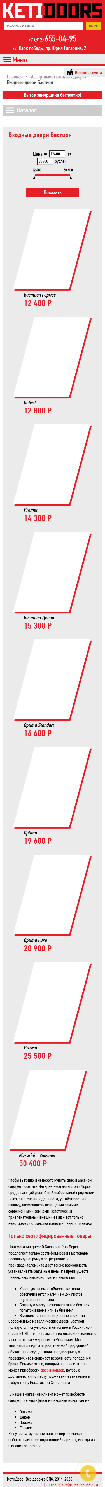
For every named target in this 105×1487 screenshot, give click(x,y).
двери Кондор (52, 1370)
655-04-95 (52, 39)
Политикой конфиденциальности (70, 1484)
